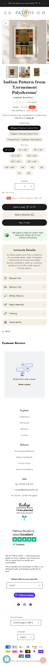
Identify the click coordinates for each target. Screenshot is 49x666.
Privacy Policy (24, 463)
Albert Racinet (23, 98)
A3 (32, 167)
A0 (28, 173)
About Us (25, 429)
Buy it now (24, 222)
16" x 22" (16, 155)
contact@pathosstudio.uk (26, 489)
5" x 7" (8, 150)
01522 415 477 (26, 484)
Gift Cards (24, 422)
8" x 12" (23, 150)
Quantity (24, 181)
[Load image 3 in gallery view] (36, 72)
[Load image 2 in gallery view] (24, 72)
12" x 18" (38, 150)
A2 (41, 167)
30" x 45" (32, 161)
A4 (23, 167)
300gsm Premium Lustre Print (24, 128)
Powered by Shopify (33, 661)
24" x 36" (16, 161)
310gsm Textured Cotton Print (24, 133)
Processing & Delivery (24, 451)
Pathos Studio (20, 661)
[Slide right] (46, 73)
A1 (19, 173)
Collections (25, 416)
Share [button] (7, 331)
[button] (5, 13)
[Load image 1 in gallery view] (12, 72)
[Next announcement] (44, 3)
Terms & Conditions (24, 469)
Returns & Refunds (24, 457)
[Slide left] (3, 73)
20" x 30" (32, 155)
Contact (24, 435)
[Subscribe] (39, 585)
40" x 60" (10, 167)
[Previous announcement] (5, 3)
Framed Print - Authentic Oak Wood (24, 139)
